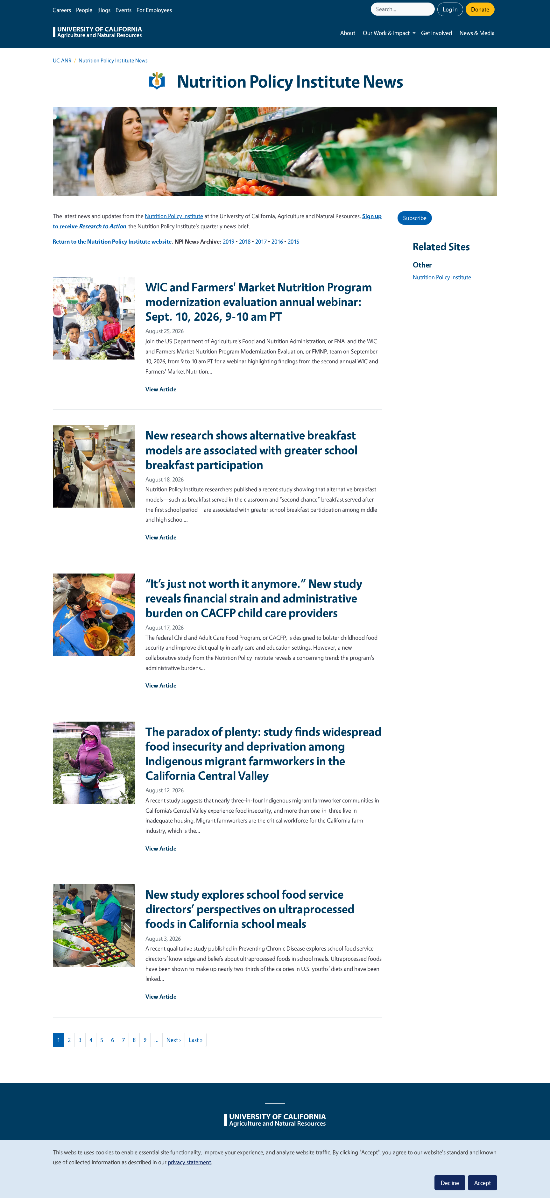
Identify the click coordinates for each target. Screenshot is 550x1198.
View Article (160, 389)
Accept (482, 1183)
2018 (244, 241)
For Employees (154, 10)
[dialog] (275, 1168)
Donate (480, 9)
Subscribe (415, 218)
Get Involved (436, 33)
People (84, 10)
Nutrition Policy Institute (174, 216)
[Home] (97, 33)
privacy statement (189, 1162)
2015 (293, 241)
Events (123, 10)
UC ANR (62, 60)
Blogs (103, 10)
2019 (228, 241)
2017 (261, 241)
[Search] (431, 9)
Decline (450, 1183)
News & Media (477, 33)
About (347, 33)
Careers (62, 10)
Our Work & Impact (386, 33)
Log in (450, 9)
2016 (277, 241)
